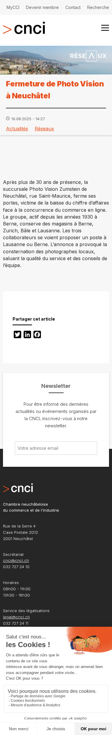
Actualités (17, 129)
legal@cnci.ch (16, 616)
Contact (73, 7)
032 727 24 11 (15, 623)
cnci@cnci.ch (16, 560)
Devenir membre (42, 7)
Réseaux (44, 129)
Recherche (98, 7)
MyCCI (13, 7)
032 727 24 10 (16, 566)
